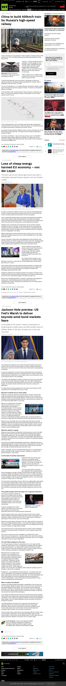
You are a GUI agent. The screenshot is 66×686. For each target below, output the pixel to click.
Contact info (51, 673)
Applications (35, 668)
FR (10, 0)
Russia (20, 292)
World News (24, 9)
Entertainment (54, 9)
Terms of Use (51, 666)
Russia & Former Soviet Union (15, 9)
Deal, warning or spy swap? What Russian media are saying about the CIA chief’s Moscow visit (53, 133)
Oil (17, 292)
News (2, 666)
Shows (59, 9)
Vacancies (51, 677)
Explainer (6, 631)
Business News (8, 13)
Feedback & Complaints (54, 675)
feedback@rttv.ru (12, 151)
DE (9, 0)
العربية (2, 0)
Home (3, 13)
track (16, 86)
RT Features (40, 9)
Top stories (47, 13)
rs (14, 660)
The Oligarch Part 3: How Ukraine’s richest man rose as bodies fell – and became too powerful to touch (53, 114)
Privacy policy (51, 668)
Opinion (49, 9)
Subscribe (51, 73)
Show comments (22, 156)
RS (12, 0)
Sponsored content (37, 673)
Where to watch (36, 670)
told (23, 72)
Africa (36, 9)
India (33, 9)
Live (34, 666)
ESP (5, 0)
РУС (7, 0)
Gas (14, 292)
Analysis (45, 9)
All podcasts (62, 140)
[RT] (18, 1)
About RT (51, 670)
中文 (16, 660)
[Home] (4, 7)
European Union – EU (7, 292)
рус (8, 660)
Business (29, 9)
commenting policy (14, 150)
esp (5, 660)
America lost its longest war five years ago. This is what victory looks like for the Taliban (54, 96)
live (62, 6)
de (10, 660)
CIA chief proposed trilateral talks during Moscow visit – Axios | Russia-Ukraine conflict (41, 7)
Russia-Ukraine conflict (29, 292)
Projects (62, 9)
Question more (12, 6)
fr (12, 660)
